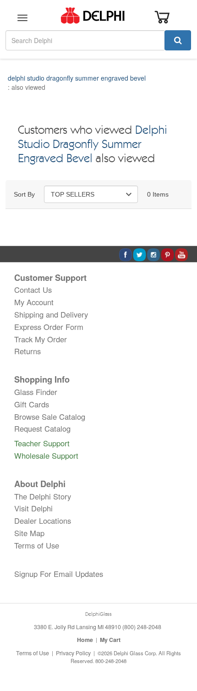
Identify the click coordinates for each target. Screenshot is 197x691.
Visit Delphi (33, 508)
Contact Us (33, 289)
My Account (34, 301)
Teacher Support (42, 443)
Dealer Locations (42, 520)
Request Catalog (42, 428)
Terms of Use (36, 545)
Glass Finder (35, 391)
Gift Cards (31, 404)
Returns (27, 351)
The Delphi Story (42, 496)
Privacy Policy (73, 653)
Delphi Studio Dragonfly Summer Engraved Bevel (92, 145)
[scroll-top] (181, 653)
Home (85, 640)
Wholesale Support (46, 455)
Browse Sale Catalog (49, 416)
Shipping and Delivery (51, 314)
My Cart (110, 640)
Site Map (29, 532)
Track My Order (40, 339)
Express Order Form (48, 326)
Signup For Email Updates (58, 573)
